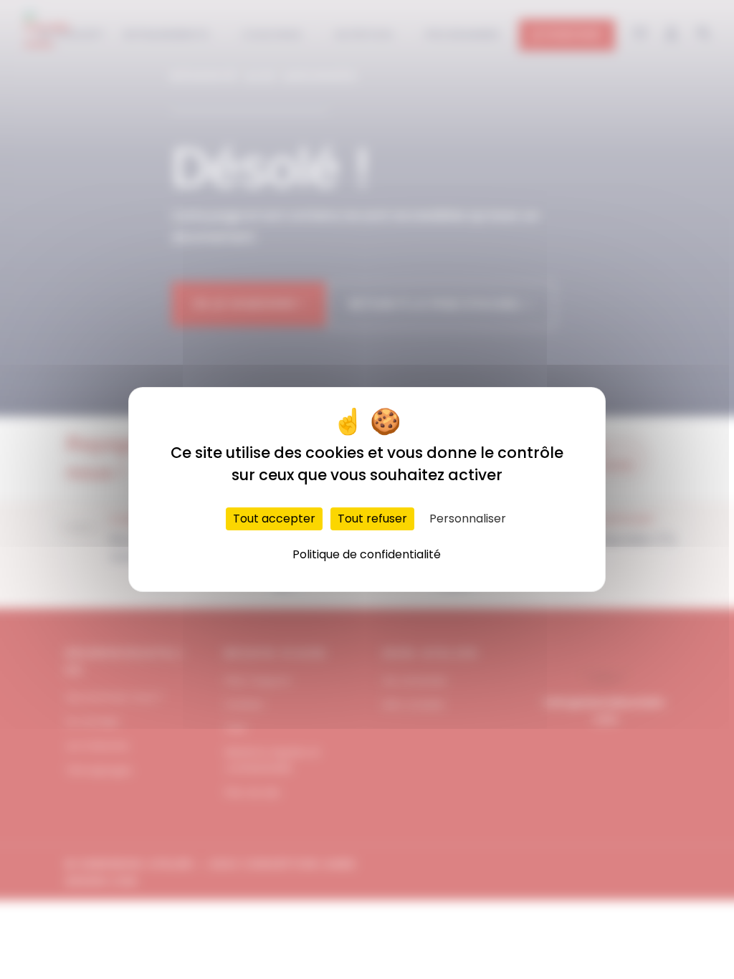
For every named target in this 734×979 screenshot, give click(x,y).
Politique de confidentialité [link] (366, 554)
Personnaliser (467, 518)
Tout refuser (372, 518)
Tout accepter (274, 518)
